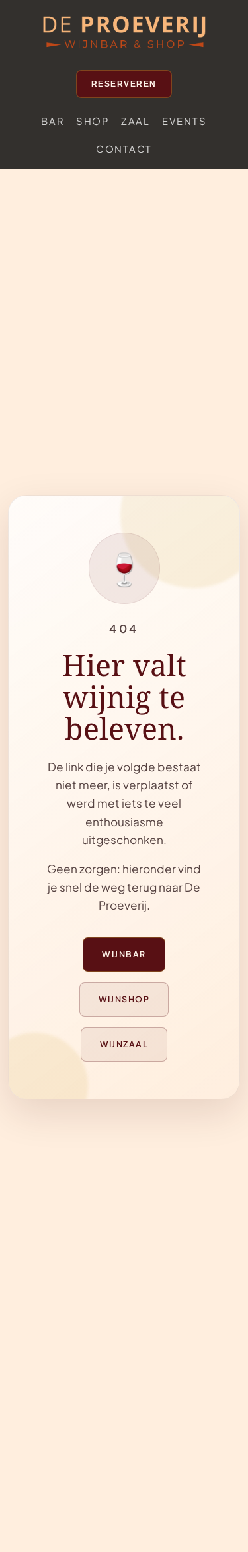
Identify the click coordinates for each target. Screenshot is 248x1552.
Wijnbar (123, 954)
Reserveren (124, 84)
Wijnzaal (124, 1044)
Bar (52, 121)
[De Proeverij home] (124, 33)
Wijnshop (124, 999)
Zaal (135, 121)
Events (184, 121)
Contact (124, 149)
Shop (92, 121)
